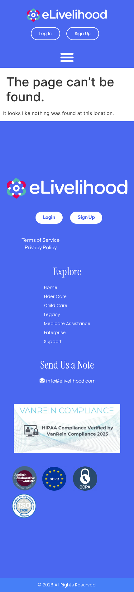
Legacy (52, 314)
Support (53, 341)
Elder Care (55, 296)
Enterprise (55, 332)
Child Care (55, 305)
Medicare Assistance (67, 323)
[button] (67, 57)
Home (50, 287)
